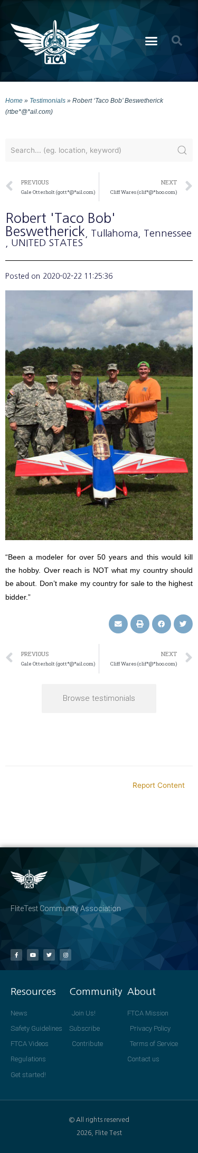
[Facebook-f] (16, 955)
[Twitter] (49, 955)
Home (14, 100)
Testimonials (47, 100)
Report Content (159, 785)
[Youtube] (33, 955)
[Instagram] (65, 955)
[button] (151, 41)
